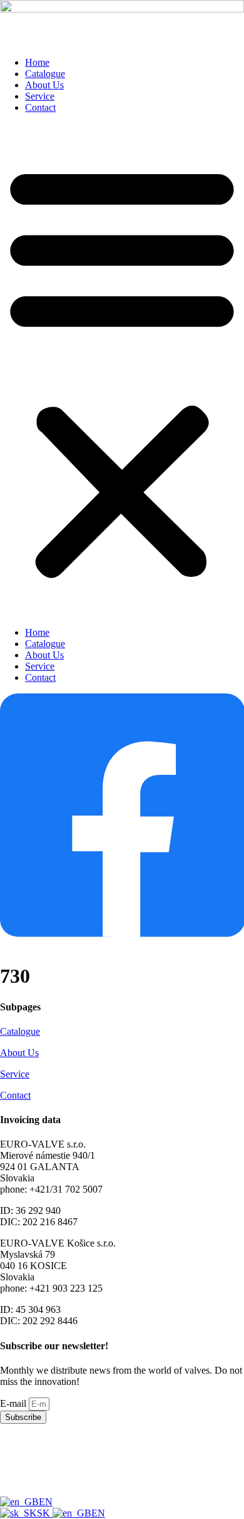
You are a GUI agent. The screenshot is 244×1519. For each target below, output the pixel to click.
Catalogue (45, 73)
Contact (40, 107)
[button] (122, 370)
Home (37, 62)
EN (46, 1501)
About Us (44, 85)
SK (45, 1513)
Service (39, 96)
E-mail (14, 1403)
